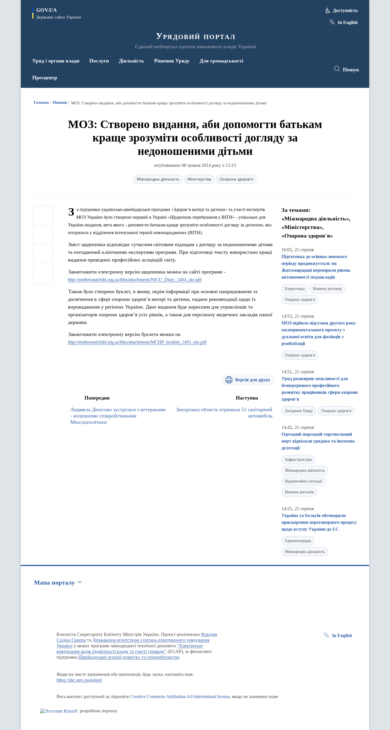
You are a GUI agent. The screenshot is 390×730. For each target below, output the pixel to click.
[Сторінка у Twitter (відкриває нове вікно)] (310, 69)
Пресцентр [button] (44, 77)
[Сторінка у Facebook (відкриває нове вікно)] (299, 69)
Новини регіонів (327, 289)
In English (348, 22)
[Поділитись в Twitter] (43, 235)
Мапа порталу (54, 582)
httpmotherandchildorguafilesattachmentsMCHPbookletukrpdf (137, 342)
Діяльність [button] (131, 61)
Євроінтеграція (298, 541)
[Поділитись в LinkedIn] (43, 273)
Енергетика (295, 289)
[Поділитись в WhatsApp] (43, 254)
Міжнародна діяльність (158, 179)
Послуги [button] (99, 61)
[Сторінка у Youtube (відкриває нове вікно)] (320, 69)
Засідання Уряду (299, 411)
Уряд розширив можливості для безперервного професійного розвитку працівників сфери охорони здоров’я (320, 389)
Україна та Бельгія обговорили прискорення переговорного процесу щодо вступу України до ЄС (319, 522)
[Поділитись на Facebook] (43, 215)
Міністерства (199, 179)
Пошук (351, 69)
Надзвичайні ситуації (303, 481)
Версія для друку (252, 379)
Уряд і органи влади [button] (55, 61)
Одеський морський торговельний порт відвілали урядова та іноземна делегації (318, 441)
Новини (60, 102)
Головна (41, 102)
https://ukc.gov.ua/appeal (79, 680)
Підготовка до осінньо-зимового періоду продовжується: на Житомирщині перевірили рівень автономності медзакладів (316, 266)
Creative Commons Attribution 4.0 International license (180, 696)
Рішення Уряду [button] (172, 61)
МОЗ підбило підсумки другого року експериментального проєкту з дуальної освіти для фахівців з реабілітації (319, 333)
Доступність (345, 10)
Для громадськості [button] (221, 61)
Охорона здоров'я (236, 179)
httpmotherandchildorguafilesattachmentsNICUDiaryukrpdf (135, 279)
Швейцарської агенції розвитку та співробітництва (129, 657)
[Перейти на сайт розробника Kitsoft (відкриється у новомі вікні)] (59, 711)
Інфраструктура (298, 459)
